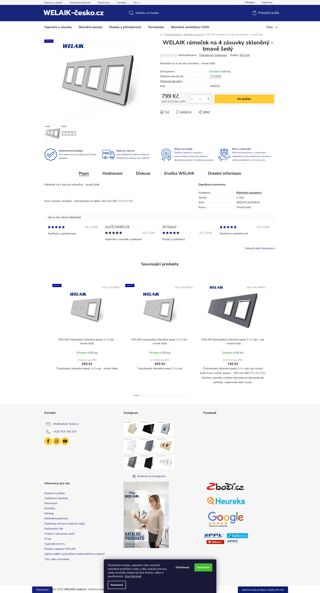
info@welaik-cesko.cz (66, 424)
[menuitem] (58, 27)
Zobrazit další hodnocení (259, 248)
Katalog (49, 513)
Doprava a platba (53, 2)
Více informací (132, 576)
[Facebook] (48, 441)
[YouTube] (65, 441)
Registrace (267, 2)
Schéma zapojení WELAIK (60, 549)
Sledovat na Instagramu (151, 476)
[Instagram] (56, 441)
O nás (47, 539)
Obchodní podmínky (56, 518)
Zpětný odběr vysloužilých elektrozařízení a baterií (74, 554)
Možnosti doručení (171, 81)
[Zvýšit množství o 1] (208, 99)
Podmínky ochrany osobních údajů (64, 524)
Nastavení (117, 585)
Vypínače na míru (54, 544)
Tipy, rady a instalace (56, 559)
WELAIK (244, 55)
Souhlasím (203, 567)
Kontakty (121, 2)
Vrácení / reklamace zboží (59, 534)
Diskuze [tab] (143, 173)
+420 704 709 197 (65, 431)
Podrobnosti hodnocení (213, 55)
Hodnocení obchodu (80, 2)
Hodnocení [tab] (112, 173)
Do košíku (244, 99)
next (273, 338)
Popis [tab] (84, 173)
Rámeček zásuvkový (249, 193)
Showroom (104, 2)
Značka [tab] (179, 173)
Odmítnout (182, 567)
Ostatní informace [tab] (224, 173)
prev (47, 338)
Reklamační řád (53, 529)
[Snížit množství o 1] (191, 99)
